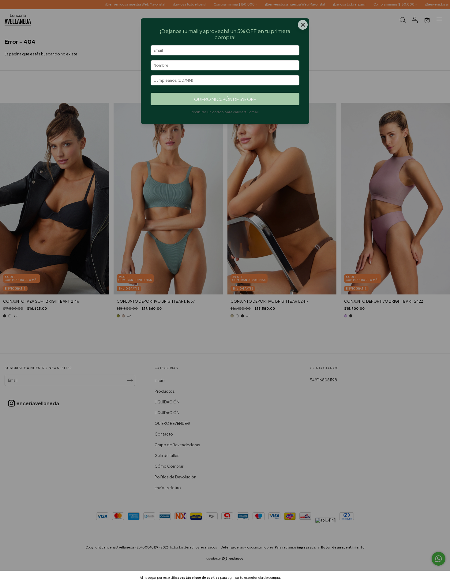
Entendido (298, 577)
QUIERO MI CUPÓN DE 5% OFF (225, 99)
